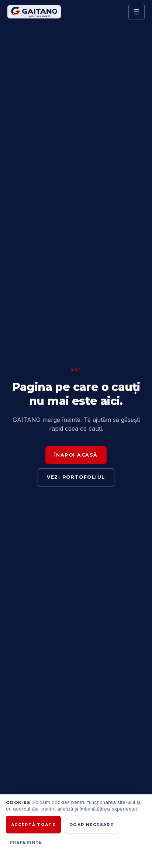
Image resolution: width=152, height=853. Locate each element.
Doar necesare (91, 824)
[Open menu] (136, 12)
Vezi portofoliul (76, 477)
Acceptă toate (33, 824)
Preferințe (26, 842)
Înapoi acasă (76, 455)
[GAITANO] (65, 11)
